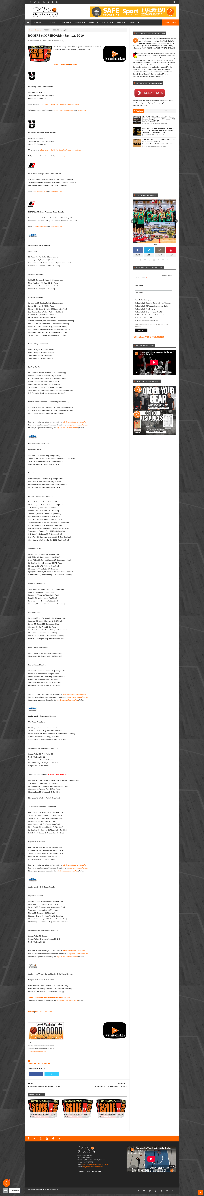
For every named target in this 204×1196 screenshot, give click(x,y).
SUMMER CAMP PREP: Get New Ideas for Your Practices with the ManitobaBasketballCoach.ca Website (158, 142)
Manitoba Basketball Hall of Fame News (152, 315)
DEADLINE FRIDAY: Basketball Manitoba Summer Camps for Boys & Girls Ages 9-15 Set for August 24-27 (158, 119)
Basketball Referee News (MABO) (150, 312)
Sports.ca (44, 150)
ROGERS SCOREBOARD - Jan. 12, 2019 (56, 35)
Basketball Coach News (146, 309)
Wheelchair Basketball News (147, 321)
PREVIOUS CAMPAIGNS (142, 337)
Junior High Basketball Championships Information (49, 997)
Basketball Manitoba (34, 1189)
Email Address (141, 278)
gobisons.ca (58, 110)
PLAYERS (37, 22)
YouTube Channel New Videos (148, 318)
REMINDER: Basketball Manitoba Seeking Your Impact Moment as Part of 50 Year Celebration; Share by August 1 (158, 130)
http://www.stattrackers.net (78, 425)
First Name (139, 285)
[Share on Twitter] (52, 1074)
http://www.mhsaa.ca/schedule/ (74, 422)
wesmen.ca (82, 110)
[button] (132, 221)
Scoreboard (38, 30)
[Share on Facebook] (36, 1074)
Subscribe (65, 64)
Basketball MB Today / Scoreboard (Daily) (152, 306)
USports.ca (44, 104)
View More (169, 111)
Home (31, 30)
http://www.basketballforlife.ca (38, 1051)
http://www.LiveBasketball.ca (67, 428)
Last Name (139, 292)
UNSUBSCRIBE (158, 337)
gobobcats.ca (69, 110)
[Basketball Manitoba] (46, 11)
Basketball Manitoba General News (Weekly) (154, 303)
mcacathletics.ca (40, 191)
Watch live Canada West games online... (66, 104)
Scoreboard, (59, 41)
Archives (73, 64)
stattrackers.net (56, 191)
